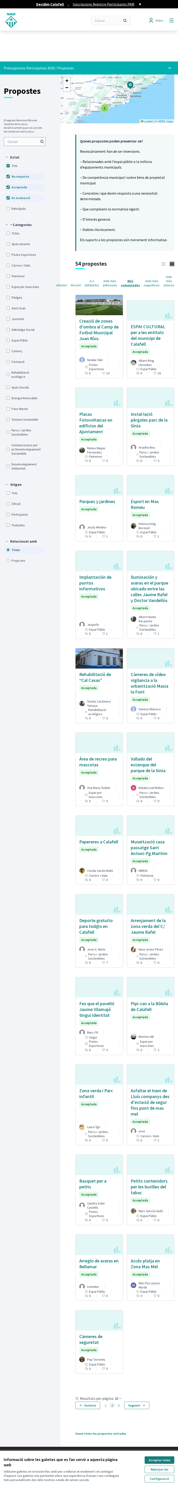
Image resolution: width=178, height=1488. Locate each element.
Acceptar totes (159, 1460)
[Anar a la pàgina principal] (34, 20)
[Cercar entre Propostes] (42, 141)
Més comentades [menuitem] (130, 283)
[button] (12, 157)
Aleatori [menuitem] (61, 285)
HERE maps (165, 121)
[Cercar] (125, 20)
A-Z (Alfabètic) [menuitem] (92, 283)
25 (116, 1398)
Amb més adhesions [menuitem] (110, 283)
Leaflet (148, 121)
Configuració (159, 1479)
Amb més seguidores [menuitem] (152, 283)
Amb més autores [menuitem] (168, 281)
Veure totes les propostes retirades (100, 1433)
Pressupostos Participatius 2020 (29, 68)
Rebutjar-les (159, 1469)
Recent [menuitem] (76, 285)
